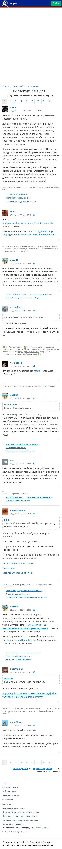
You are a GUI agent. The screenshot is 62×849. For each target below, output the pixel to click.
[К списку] (9, 91)
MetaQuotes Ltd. (20, 831)
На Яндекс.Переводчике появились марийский (24, 590)
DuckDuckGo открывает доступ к (19, 501)
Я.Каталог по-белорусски (16, 447)
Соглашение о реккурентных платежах (20, 820)
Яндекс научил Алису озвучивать (19, 659)
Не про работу (19, 86)
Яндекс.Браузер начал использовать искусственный (26, 597)
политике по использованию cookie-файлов (31, 845)
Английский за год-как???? (18, 197)
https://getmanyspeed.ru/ (31, 354)
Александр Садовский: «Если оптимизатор (23, 444)
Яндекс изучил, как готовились (18, 594)
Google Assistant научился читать (19, 656)
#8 (34, 610)
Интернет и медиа (10, 795)
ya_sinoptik (16, 362)
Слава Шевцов (17, 510)
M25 (12, 460)
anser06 (14, 259)
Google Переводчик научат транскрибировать (24, 298)
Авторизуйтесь (20, 768)
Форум (5, 86)
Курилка (34, 86)
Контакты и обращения (13, 824)
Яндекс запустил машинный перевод (20, 451)
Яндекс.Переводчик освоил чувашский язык (23, 653)
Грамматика (8, 567)
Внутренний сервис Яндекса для (40, 497)
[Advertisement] (31, 15)
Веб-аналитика (9, 791)
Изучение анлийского (16, 193)
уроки (37, 370)
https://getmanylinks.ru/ (27, 351)
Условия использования (13, 808)
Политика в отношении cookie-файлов (20, 816)
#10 (34, 725)
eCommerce (7, 799)
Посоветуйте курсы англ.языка (21, 201)
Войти (56, 3)
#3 (34, 310)
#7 (34, 513)
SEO (4, 783)
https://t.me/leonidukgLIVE (12, 349)
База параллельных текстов (17, 572)
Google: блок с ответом (15, 497)
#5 (34, 398)
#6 (34, 463)
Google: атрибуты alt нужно (41, 294)
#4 (34, 366)
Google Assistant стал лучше (17, 294)
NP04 (13, 211)
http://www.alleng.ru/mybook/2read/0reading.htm (28, 222)
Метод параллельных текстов (18, 562)
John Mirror (16, 722)
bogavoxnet (16, 668)
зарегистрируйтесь (42, 768)
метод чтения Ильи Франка (20, 639)
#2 (34, 263)
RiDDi (13, 107)
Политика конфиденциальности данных (21, 812)
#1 (34, 215)
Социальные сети (10, 787)
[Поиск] (47, 4)
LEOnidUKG (16, 307)
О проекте (7, 804)
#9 (34, 672)
